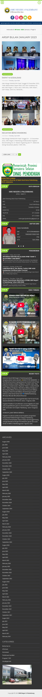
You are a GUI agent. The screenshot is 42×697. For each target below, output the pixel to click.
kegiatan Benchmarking (14, 133)
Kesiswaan (5, 652)
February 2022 (6, 600)
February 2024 (6, 527)
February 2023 (6, 563)
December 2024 (7, 499)
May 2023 (5, 554)
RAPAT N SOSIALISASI (11, 78)
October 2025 (6, 469)
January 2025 (6, 496)
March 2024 (5, 524)
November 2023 (7, 536)
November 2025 (7, 466)
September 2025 (7, 472)
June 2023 (5, 551)
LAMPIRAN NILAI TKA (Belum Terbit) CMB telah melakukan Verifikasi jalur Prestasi (19, 269)
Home (18, 29)
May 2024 (5, 518)
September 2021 (7, 615)
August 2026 (5, 442)
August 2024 (5, 512)
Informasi (5, 649)
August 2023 (5, 545)
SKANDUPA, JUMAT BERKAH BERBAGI (13, 413)
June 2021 (5, 624)
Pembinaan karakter (8, 655)
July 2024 (4, 515)
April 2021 (5, 630)
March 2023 (5, 560)
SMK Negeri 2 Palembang (26, 693)
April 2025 (5, 487)
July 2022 (4, 585)
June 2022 (5, 588)
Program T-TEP (6, 658)
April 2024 (5, 521)
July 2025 (4, 478)
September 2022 (7, 578)
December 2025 (7, 463)
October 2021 (6, 612)
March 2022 (5, 597)
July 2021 (4, 621)
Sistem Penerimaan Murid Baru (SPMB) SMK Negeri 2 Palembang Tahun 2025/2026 (20, 281)
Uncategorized (7, 74)
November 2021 (7, 609)
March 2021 (5, 633)
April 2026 (5, 454)
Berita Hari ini (6, 646)
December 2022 (7, 569)
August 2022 (5, 582)
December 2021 (7, 606)
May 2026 (5, 451)
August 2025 (5, 475)
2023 (22, 29)
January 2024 (6, 530)
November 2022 (7, 572)
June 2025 (5, 481)
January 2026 (6, 460)
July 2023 (4, 548)
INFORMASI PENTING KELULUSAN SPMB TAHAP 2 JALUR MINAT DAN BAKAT (19, 257)
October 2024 (6, 505)
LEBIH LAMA (6, 154)
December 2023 (7, 533)
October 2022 (6, 575)
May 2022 (5, 591)
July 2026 (4, 445)
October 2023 (6, 539)
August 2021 (5, 618)
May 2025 (5, 484)
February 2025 (6, 493)
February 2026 (6, 457)
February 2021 (6, 636)
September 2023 (7, 542)
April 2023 (5, 557)
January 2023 (6, 566)
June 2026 (5, 448)
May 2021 (5, 627)
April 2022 (5, 594)
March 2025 (5, 490)
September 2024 (7, 508)
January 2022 (6, 603)
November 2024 (7, 502)
